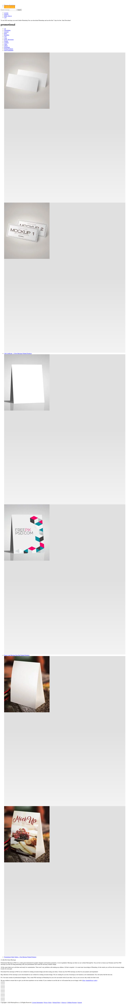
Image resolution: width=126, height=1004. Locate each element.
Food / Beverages (9, 39)
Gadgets (6, 42)
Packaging (7, 47)
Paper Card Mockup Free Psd (12, 655)
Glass (5, 44)
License (6, 13)
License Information (37, 1002)
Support (6, 14)
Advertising (7, 30)
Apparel (6, 32)
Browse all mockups (9, 5)
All (5, 29)
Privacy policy (93, 980)
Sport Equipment (8, 50)
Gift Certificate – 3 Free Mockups (13, 353)
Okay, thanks (86, 980)
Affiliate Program (72, 1002)
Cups (5, 38)
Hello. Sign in (8, 16)
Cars (5, 36)
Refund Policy (57, 1002)
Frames (6, 41)
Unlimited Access (9, 7)
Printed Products (8, 49)
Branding (6, 35)
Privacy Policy (48, 1002)
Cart (5, 17)
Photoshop (41, 20)
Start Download (66, 20)
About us (63, 1002)
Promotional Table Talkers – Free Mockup (15, 957)
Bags (5, 33)
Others (6, 45)
